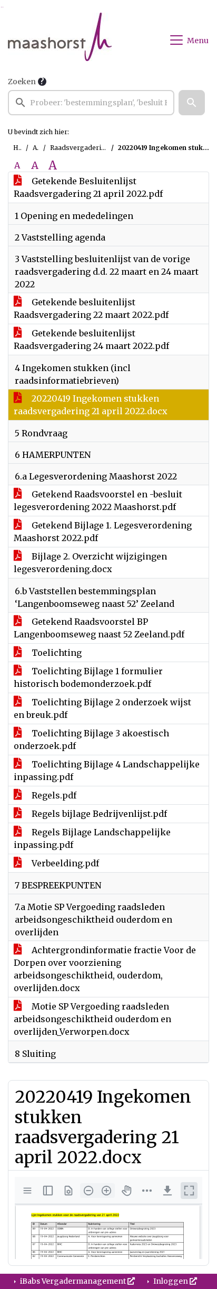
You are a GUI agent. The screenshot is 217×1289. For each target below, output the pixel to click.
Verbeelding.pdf (64, 863)
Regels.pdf (52, 795)
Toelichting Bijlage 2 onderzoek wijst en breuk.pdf (102, 708)
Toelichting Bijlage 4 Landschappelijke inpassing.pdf (107, 770)
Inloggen (171, 1281)
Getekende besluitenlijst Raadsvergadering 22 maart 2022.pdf (91, 308)
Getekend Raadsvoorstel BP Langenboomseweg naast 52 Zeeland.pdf (99, 627)
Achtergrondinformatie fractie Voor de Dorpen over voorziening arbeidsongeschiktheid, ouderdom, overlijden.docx (105, 969)
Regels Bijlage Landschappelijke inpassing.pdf (92, 838)
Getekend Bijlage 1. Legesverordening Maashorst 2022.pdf (103, 531)
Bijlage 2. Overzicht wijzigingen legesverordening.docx (90, 562)
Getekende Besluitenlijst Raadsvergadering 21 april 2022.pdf (88, 187)
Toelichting (55, 652)
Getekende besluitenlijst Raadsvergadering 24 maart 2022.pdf (91, 339)
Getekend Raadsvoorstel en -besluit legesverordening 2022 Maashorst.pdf (98, 500)
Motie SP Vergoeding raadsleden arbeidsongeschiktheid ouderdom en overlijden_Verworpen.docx (92, 1019)
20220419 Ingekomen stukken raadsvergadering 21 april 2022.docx (90, 404)
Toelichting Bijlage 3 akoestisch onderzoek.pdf (91, 739)
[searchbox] (91, 102)
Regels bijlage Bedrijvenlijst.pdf (98, 813)
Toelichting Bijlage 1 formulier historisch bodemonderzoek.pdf (88, 677)
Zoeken (22, 81)
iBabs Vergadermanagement (72, 1281)
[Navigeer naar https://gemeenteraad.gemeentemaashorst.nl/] (60, 40)
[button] (192, 102)
